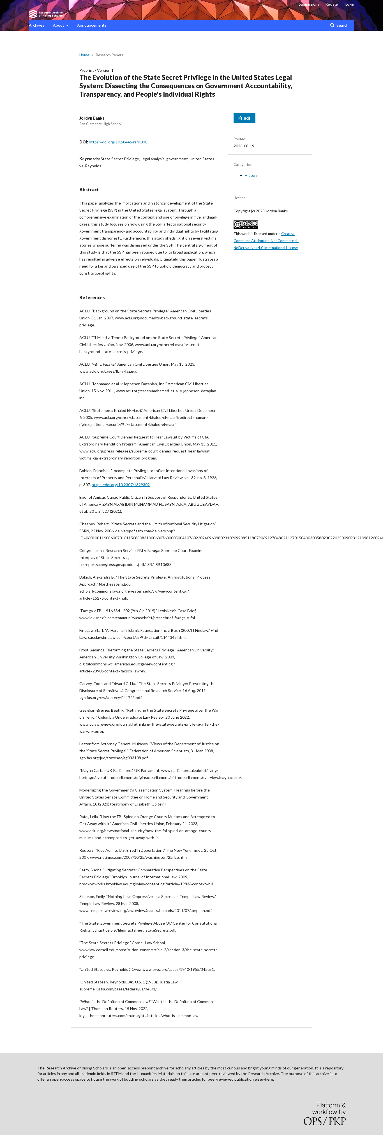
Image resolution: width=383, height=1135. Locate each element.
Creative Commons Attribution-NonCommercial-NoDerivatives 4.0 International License (266, 240)
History (251, 175)
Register (332, 4)
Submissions (309, 4)
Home (84, 55)
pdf (247, 117)
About (59, 25)
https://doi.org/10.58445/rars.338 (118, 142)
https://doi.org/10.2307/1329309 (121, 484)
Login (349, 4)
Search (342, 25)
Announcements (92, 25)
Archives (36, 25)
